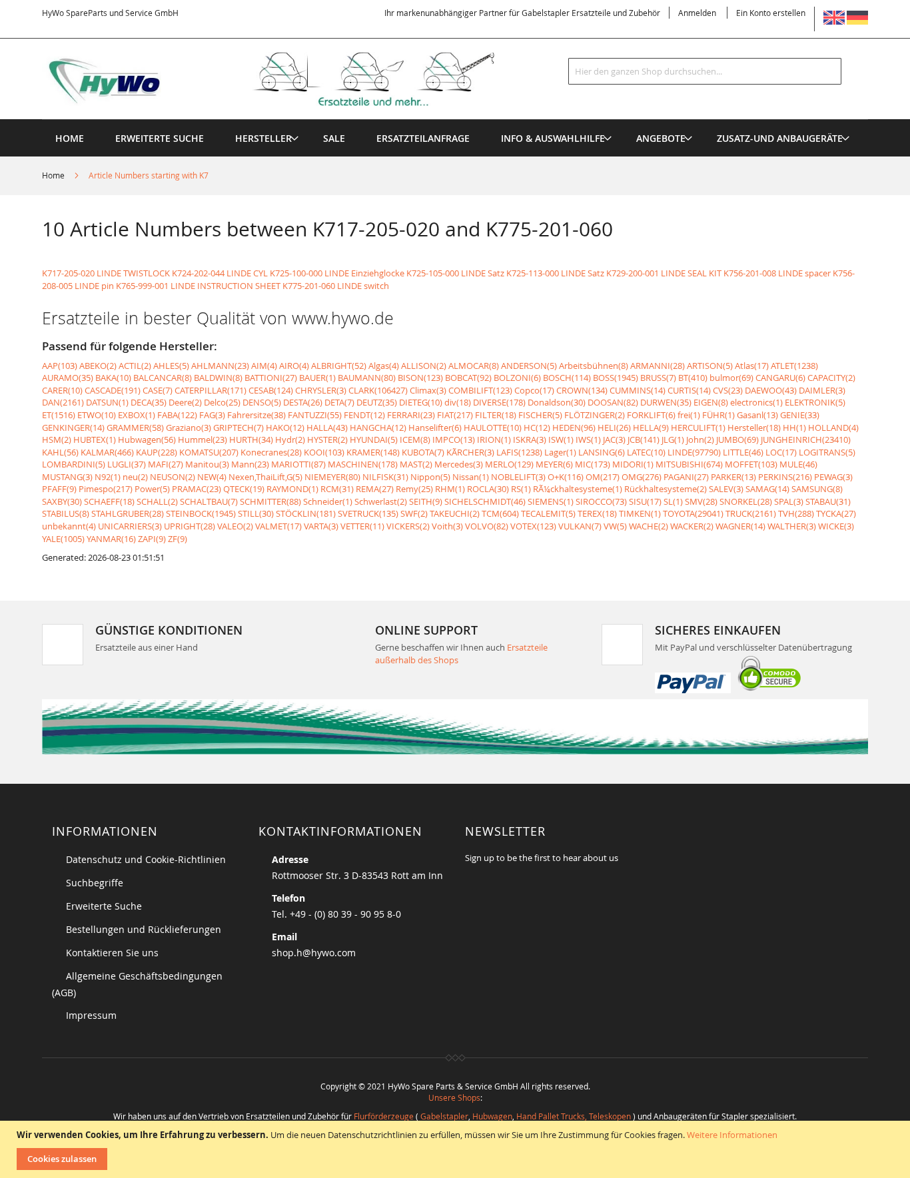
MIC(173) (592, 464)
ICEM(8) (415, 439)
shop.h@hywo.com (314, 952)
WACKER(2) (691, 526)
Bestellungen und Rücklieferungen (143, 929)
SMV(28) (701, 501)
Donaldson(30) (557, 402)
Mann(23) (250, 464)
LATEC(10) (646, 452)
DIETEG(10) (420, 402)
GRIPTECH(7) (238, 428)
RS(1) (521, 489)
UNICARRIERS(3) (130, 526)
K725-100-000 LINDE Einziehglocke (337, 273)
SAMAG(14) (767, 489)
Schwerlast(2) (380, 501)
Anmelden (697, 12)
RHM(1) (450, 489)
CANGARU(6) (780, 378)
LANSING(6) (601, 452)
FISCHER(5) (540, 415)
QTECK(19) (243, 489)
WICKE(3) (836, 526)
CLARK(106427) (378, 390)
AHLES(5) (171, 366)
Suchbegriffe (94, 882)
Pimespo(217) (106, 489)
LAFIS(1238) (519, 452)
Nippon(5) (430, 477)
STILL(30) (256, 513)
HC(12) (537, 428)
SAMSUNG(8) (817, 489)
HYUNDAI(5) (374, 439)
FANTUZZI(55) (315, 415)
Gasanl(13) (757, 415)
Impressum (91, 1015)
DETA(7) (339, 402)
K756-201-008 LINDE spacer (777, 273)
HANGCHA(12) (378, 428)
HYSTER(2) (327, 439)
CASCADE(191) (113, 390)
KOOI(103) (324, 452)
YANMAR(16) (111, 539)
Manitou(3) (207, 464)
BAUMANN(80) (367, 378)
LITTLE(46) (743, 452)
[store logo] (290, 79)
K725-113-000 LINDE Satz (555, 273)
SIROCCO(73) (601, 501)
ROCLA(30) (488, 489)
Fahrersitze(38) (256, 415)
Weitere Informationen (732, 1135)
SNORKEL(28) (745, 501)
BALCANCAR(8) (162, 378)
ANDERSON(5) (529, 366)
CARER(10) (62, 390)
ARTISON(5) (710, 366)
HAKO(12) (285, 428)
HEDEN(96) (574, 428)
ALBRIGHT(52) (338, 366)
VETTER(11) (362, 526)
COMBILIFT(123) (480, 390)
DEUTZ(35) (376, 402)
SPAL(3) (788, 501)
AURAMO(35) (67, 378)
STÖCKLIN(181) (306, 513)
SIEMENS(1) (551, 501)
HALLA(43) (327, 428)
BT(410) (692, 378)
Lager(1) (560, 452)
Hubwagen (492, 1116)
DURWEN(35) (665, 402)
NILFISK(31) (385, 477)
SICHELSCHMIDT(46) (485, 501)
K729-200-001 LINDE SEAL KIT (663, 273)
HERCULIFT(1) (698, 428)
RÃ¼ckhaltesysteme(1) (577, 489)
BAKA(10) (113, 378)
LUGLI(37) (126, 464)
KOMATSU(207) (208, 452)
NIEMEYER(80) (332, 477)
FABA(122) (177, 415)
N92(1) (108, 477)
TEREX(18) (597, 513)
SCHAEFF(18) (109, 501)
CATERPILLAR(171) (210, 390)
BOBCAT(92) (468, 378)
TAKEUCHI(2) (455, 513)
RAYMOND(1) (292, 489)
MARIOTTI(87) (298, 464)
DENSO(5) (261, 402)
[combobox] (704, 71)
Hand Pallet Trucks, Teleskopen (573, 1116)
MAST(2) (416, 464)
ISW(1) (561, 439)
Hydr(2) (290, 439)
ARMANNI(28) (657, 366)
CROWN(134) (582, 390)
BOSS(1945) (615, 378)
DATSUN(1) (107, 402)
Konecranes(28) (271, 452)
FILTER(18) (495, 415)
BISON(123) (420, 378)
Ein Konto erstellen (770, 12)
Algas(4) (383, 366)
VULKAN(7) (580, 526)
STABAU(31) (828, 501)
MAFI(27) (165, 464)
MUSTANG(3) (67, 477)
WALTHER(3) (791, 526)
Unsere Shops (454, 1097)
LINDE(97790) (694, 452)
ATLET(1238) (794, 366)
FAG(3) (212, 415)
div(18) (457, 402)
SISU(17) (645, 501)
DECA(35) (149, 402)
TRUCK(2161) (750, 513)
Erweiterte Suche (104, 906)
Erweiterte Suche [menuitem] (159, 138)
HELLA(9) (651, 428)
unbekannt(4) (69, 526)
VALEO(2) (235, 526)
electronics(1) (756, 402)
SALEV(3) (726, 489)
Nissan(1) (470, 477)
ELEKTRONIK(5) (815, 402)
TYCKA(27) (836, 513)
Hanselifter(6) (435, 428)
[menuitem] (263, 138)
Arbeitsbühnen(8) (593, 366)
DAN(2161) (63, 402)
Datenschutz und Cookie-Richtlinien (146, 859)
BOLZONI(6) (517, 378)
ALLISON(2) (423, 366)
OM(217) (603, 477)
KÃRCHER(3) (470, 452)
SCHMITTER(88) (270, 501)
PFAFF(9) (59, 489)
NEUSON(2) (172, 477)
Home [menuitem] (69, 138)
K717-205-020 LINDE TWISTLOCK (106, 273)
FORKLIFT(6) (651, 415)
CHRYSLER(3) (320, 390)
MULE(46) (798, 464)
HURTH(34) (251, 439)
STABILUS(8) (65, 513)
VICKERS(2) (408, 526)
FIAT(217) (455, 415)
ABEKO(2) (98, 366)
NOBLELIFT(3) (518, 477)
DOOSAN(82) (613, 402)
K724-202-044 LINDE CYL (220, 273)
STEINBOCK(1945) (201, 513)
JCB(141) (644, 439)
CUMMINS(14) (638, 390)
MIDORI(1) (633, 464)
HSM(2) (56, 439)
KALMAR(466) (107, 452)
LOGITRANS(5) (827, 452)
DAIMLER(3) (822, 390)
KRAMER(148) (373, 452)
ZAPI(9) (152, 539)
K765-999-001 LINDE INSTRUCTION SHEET (198, 286)
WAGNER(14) (740, 526)
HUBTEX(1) (94, 439)
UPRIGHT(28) (189, 526)
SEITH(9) (425, 501)
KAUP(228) (156, 452)
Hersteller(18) (754, 428)
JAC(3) (614, 439)
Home (54, 175)
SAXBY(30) (62, 501)
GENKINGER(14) (73, 428)
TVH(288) (796, 513)
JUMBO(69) (737, 439)
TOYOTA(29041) (693, 513)
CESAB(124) (270, 390)
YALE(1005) (63, 539)
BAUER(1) (317, 378)
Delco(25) (222, 402)
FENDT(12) (364, 415)
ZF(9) (177, 539)
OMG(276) (642, 477)
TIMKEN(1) (640, 513)
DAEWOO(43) (771, 390)
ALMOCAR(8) (473, 366)
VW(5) (615, 526)
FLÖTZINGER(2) (594, 415)
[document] (457, 1149)
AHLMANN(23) (220, 366)
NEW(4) (212, 477)
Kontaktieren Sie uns (112, 952)
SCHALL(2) (157, 501)
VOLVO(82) (486, 526)
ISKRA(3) (529, 439)
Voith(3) (447, 526)
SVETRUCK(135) (368, 513)
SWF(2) (414, 513)
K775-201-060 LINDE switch (335, 286)
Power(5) (152, 489)
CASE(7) (158, 390)
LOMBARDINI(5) (73, 464)
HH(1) (794, 428)
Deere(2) (185, 402)
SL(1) (673, 501)
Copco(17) (534, 390)
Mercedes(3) (458, 464)
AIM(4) (264, 366)
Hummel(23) (202, 439)
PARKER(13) (733, 477)
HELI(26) (614, 428)
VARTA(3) (321, 526)
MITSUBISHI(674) (689, 464)
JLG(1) (673, 439)
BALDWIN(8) (218, 378)
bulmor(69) (731, 378)
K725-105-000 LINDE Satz (455, 273)
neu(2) (135, 477)
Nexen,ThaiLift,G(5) (265, 477)
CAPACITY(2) (831, 378)
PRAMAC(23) (196, 489)
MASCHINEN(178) (363, 464)
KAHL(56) (60, 452)
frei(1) (689, 415)
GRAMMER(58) (135, 428)
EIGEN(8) (710, 402)
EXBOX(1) (136, 415)
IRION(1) (494, 439)
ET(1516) (58, 415)
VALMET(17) (278, 526)
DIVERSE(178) (499, 402)
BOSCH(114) (567, 378)
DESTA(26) (302, 402)
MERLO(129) (509, 464)
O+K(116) (566, 477)
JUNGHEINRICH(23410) (806, 439)
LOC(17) (781, 452)
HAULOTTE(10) (493, 428)
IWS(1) (588, 439)
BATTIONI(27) (270, 378)
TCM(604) (500, 513)
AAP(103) (59, 366)
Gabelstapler (444, 1116)
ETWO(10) (96, 415)
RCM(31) (337, 489)
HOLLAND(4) (833, 428)
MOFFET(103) (751, 464)
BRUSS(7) (658, 378)
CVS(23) (728, 390)
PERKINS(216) (785, 477)
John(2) (700, 439)
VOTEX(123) (533, 526)
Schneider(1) (327, 501)
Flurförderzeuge (384, 1116)
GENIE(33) (799, 415)
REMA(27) (375, 489)
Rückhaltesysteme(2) (665, 489)
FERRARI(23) (411, 415)
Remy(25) (414, 489)
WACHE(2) (648, 526)
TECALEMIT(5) (548, 513)
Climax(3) (428, 390)
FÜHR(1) (718, 415)
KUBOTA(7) (423, 452)
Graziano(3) (188, 428)
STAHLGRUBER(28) (127, 513)
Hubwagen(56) (147, 439)
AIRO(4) (294, 366)
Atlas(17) (752, 366)
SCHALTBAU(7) (209, 501)
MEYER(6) (554, 464)
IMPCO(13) (453, 439)
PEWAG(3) (833, 477)
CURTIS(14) (689, 390)
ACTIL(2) (135, 366)
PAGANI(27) (686, 477)
